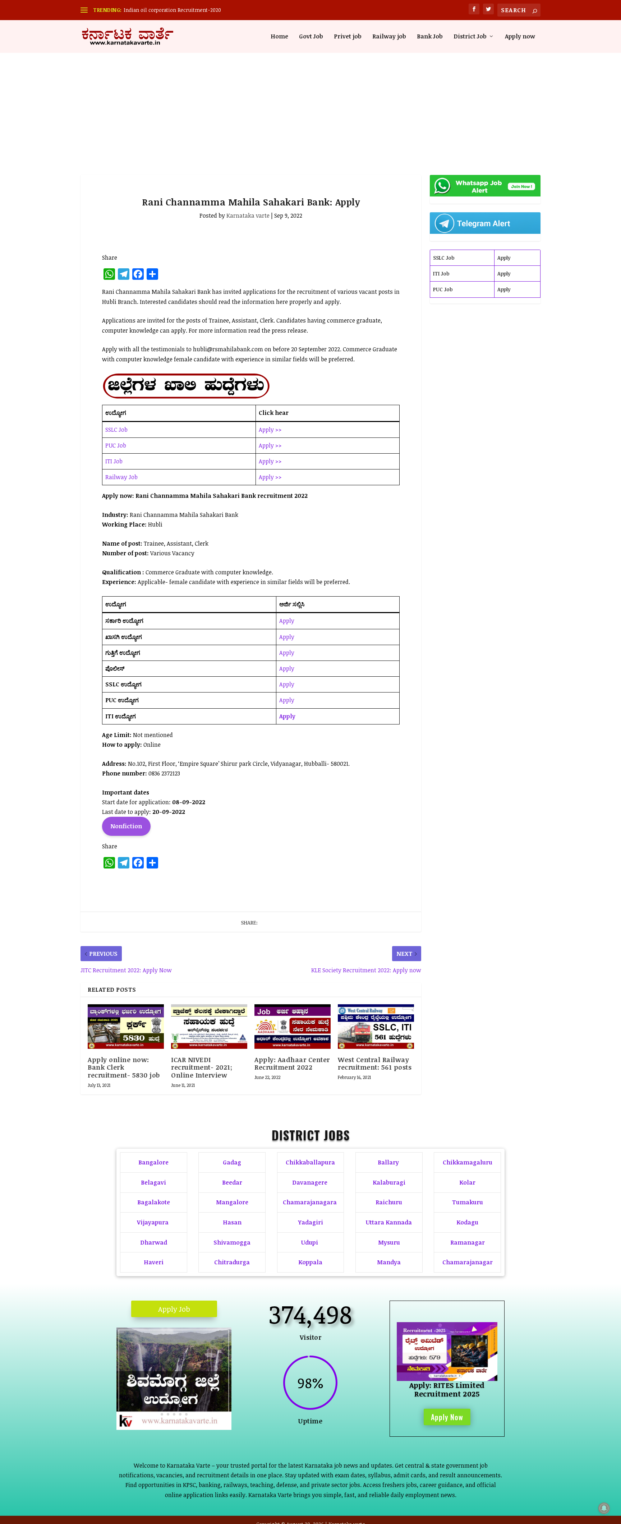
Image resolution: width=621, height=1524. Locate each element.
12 (187, 1404)
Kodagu (467, 1222)
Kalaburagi (389, 1182)
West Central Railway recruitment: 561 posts (374, 1063)
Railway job (389, 36)
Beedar (232, 1182)
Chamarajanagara (310, 1202)
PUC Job (115, 445)
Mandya (389, 1262)
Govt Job (311, 36)
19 (162, 1414)
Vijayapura (153, 1222)
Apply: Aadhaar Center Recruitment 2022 (292, 1063)
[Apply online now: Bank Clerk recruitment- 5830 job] (126, 1026)
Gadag (232, 1162)
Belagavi (153, 1182)
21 (174, 1414)
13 (193, 1404)
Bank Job (430, 36)
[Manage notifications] (604, 1508)
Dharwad (153, 1242)
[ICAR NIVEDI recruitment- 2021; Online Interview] (209, 1026)
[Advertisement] (310, 106)
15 (205, 1404)
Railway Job (121, 477)
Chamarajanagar (467, 1262)
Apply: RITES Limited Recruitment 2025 (447, 1389)
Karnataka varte (248, 215)
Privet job (348, 36)
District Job (470, 36)
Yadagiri (310, 1222)
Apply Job (174, 1309)
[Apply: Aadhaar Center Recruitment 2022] (292, 1026)
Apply (286, 621)
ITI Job (114, 461)
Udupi (309, 1242)
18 (224, 1404)
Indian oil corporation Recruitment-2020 (172, 9)
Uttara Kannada (389, 1222)
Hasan (232, 1222)
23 (186, 1414)
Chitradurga (232, 1262)
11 (181, 1404)
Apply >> (270, 430)
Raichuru (389, 1202)
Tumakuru (467, 1202)
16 (212, 1404)
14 (199, 1404)
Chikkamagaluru (467, 1162)
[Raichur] (173, 1428)
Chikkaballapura (310, 1162)
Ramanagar (467, 1242)
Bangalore (153, 1162)
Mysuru (389, 1242)
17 (218, 1404)
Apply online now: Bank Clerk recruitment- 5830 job (124, 1067)
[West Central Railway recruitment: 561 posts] (376, 1026)
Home (279, 36)
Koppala (310, 1262)
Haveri (154, 1262)
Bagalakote (153, 1202)
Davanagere (309, 1182)
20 (168, 1414)
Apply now (520, 36)
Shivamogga (231, 1242)
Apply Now (447, 1417)
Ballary (389, 1162)
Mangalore (232, 1202)
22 (180, 1414)
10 (175, 1404)
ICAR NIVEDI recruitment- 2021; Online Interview (201, 1067)
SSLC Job (116, 430)
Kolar (467, 1182)
